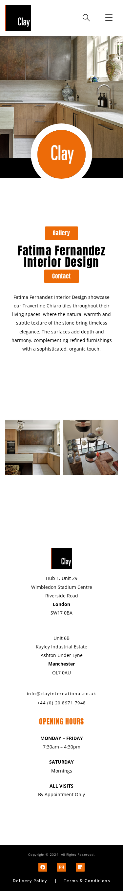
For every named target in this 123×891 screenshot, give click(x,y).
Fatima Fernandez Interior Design (61, 256)
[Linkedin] (80, 867)
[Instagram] (61, 867)
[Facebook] (42, 867)
